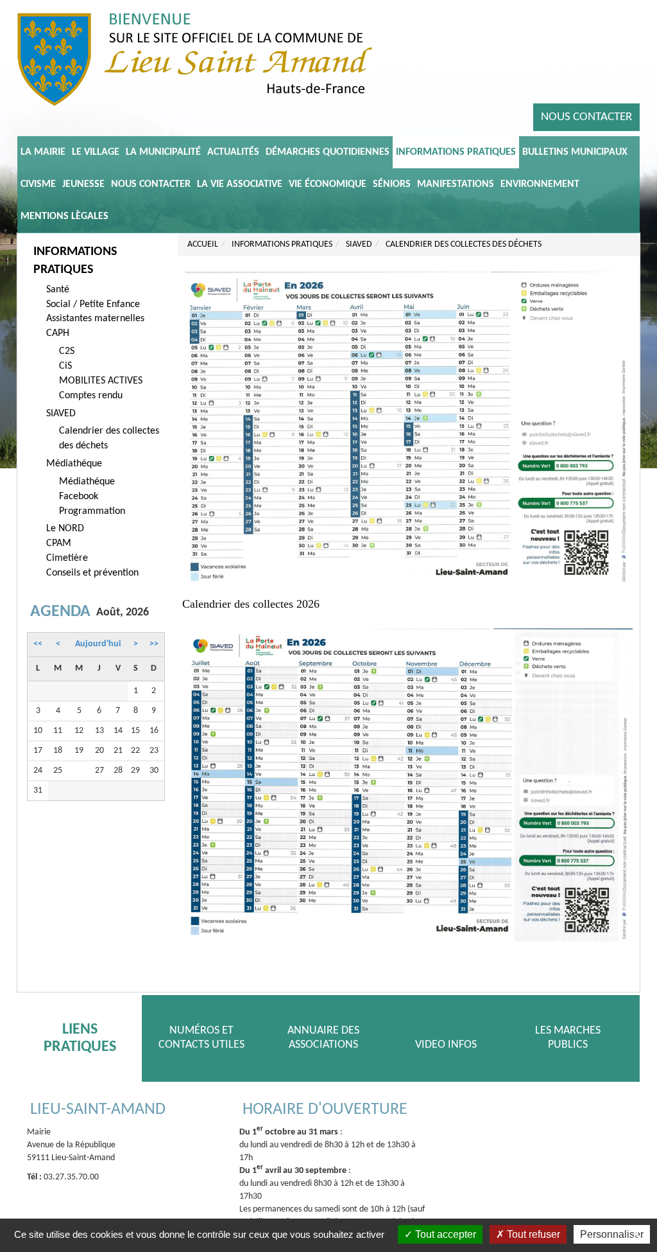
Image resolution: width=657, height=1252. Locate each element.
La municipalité (163, 152)
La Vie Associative (239, 184)
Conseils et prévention (92, 573)
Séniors (392, 184)
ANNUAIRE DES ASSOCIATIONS (323, 1038)
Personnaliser (612, 1234)
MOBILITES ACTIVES (100, 381)
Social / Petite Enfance (93, 304)
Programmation (92, 511)
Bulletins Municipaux (574, 152)
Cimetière (67, 558)
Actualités (233, 152)
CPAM (58, 543)
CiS (65, 366)
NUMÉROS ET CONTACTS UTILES (201, 1038)
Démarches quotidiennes (327, 152)
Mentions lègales (64, 216)
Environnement (539, 184)
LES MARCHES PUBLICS (568, 1038)
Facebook (78, 496)
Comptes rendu (91, 396)
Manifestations (455, 184)
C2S (66, 351)
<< (37, 644)
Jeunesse (83, 184)
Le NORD (65, 529)
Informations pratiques (456, 152)
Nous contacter (586, 117)
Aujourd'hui (98, 644)
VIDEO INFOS (446, 1045)
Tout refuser (532, 1234)
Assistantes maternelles (95, 318)
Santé (57, 290)
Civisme (38, 184)
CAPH (57, 333)
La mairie (43, 152)
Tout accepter (444, 1234)
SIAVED (61, 414)
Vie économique (327, 184)
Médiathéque (74, 464)
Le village (95, 152)
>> (153, 644)
